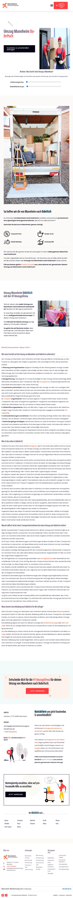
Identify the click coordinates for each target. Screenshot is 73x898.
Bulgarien (22, 347)
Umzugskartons (46, 558)
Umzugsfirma (44, 382)
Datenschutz (69, 895)
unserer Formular (27, 264)
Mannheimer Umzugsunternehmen (10, 347)
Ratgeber (55, 895)
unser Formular (47, 759)
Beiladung (60, 611)
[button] (52, 5)
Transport (7, 399)
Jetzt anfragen (37, 691)
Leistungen (28, 850)
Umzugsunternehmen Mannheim (19, 895)
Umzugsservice (51, 851)
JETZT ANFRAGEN (15, 794)
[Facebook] (3, 895)
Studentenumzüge (50, 623)
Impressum (62, 895)
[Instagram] (6, 895)
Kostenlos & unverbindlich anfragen (18, 49)
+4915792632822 (10, 732)
